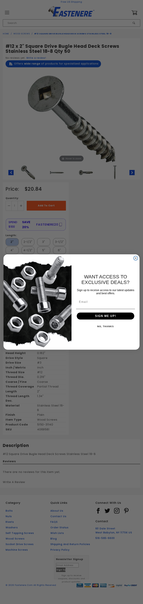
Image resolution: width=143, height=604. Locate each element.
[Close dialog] (136, 258)
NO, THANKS (105, 326)
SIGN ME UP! (105, 315)
